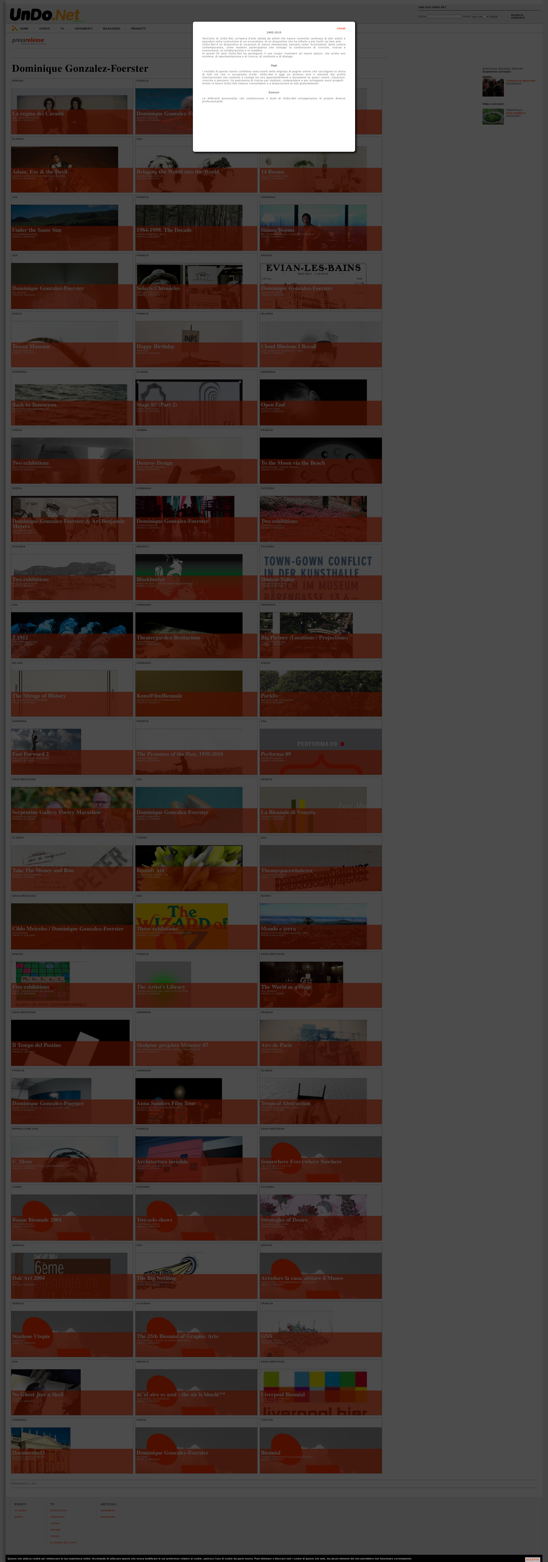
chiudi (341, 28)
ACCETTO (532, 1559)
